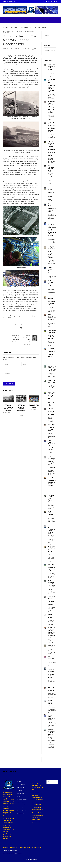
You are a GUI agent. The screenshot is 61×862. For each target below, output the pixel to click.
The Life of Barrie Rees (51, 657)
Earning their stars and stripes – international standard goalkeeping (51, 631)
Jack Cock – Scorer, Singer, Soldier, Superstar (26, 340)
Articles (15, 31)
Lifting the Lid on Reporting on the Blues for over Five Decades (52, 481)
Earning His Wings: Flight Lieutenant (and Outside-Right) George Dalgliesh (51, 252)
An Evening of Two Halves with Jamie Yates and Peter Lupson (51, 352)
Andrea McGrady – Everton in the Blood (34, 405)
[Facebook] (4, 772)
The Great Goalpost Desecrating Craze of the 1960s (51, 568)
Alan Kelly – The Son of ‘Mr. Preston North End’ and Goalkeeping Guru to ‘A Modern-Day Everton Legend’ (51, 148)
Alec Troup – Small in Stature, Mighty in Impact (51, 498)
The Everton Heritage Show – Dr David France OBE (51, 395)
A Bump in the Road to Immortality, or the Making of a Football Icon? (8, 407)
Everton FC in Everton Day (51, 381)
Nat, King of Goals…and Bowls (15, 338)
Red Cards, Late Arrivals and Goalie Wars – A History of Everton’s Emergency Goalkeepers (51, 462)
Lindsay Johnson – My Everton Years (51, 270)
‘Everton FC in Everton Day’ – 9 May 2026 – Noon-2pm (52, 368)
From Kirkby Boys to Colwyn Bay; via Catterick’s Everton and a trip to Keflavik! (51, 107)
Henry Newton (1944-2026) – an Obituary (51, 444)
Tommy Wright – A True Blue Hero (51, 703)
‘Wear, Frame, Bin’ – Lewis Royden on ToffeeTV (52, 317)
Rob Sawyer (6, 32)
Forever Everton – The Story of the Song (51, 717)
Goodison (19, 31)
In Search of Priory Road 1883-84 (51, 616)
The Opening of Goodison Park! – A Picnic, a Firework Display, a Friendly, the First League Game (51, 736)
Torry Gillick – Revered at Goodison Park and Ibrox (51, 428)
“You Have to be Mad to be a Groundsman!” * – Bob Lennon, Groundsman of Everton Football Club (52, 230)
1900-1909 (5, 31)
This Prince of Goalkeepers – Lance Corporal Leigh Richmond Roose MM (51, 531)
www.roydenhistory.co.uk (10, 850)
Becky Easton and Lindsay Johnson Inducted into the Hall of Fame (52, 334)
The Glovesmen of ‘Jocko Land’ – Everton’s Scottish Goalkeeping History (21, 408)
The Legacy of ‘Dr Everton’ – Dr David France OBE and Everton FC (51, 208)
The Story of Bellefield (51, 646)
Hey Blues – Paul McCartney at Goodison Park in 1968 (51, 411)
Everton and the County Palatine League (51, 67)
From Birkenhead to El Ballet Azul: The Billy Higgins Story (52, 584)
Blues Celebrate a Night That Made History (52, 514)
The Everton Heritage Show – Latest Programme (51, 284)
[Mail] (13, 772)
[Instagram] (8, 772)
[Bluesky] (16, 772)
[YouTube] (11, 772)
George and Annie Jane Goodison (51, 689)
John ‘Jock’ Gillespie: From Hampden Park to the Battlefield (51, 600)
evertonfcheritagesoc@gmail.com (12, 853)
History (24, 31)
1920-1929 (10, 31)
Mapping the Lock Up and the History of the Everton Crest (52, 550)
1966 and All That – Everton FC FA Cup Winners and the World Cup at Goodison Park (51, 85)
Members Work (30, 31)
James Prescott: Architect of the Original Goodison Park (51, 301)
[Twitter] (6, 772)
